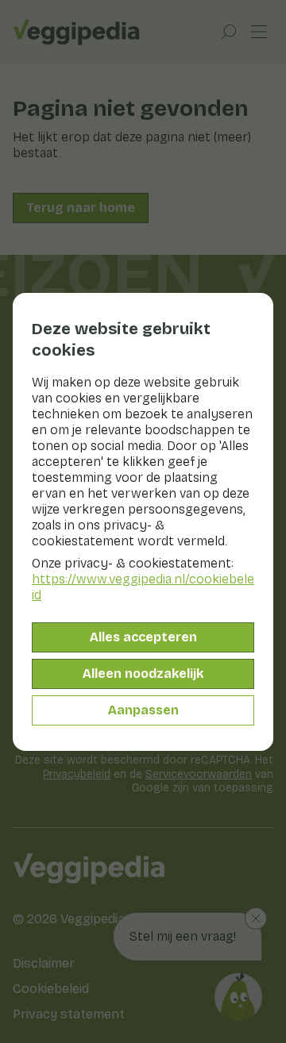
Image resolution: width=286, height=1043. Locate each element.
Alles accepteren (143, 637)
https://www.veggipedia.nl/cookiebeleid (143, 587)
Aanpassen (143, 710)
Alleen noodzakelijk (143, 673)
